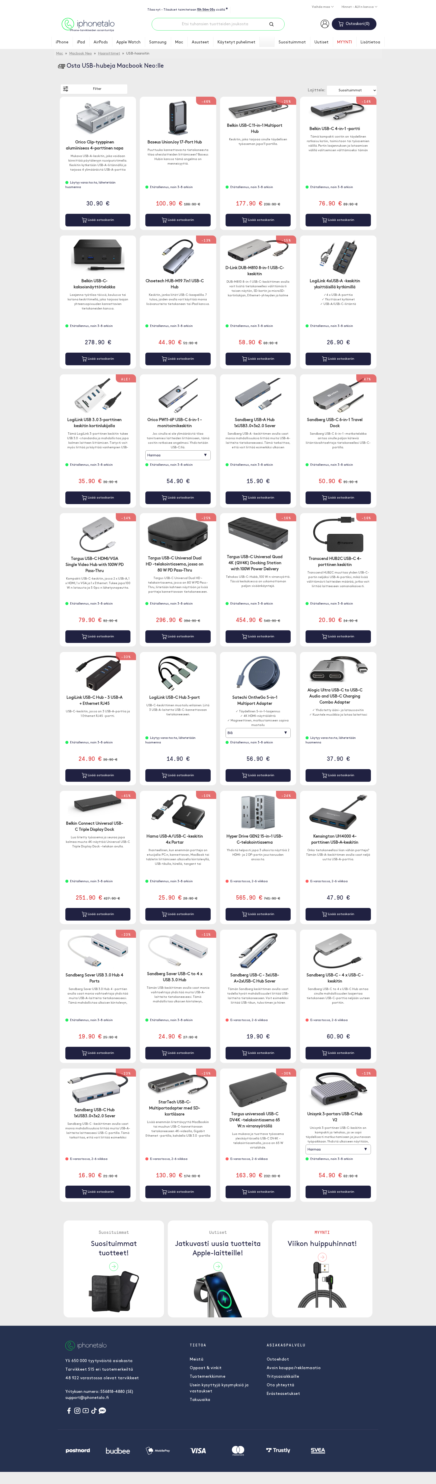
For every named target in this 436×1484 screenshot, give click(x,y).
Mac (179, 42)
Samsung (158, 42)
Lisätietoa (370, 42)
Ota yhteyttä (280, 1385)
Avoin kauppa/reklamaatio (294, 1368)
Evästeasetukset (283, 1394)
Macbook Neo (80, 54)
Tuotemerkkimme (207, 1377)
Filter (97, 89)
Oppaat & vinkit (206, 1368)
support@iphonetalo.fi (87, 1398)
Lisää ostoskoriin (100, 220)
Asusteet (200, 42)
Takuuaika (200, 1400)
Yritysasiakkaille (283, 1377)
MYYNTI (344, 42)
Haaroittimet (109, 54)
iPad (81, 42)
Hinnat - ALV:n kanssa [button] (358, 7)
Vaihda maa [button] (321, 7)
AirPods (101, 42)
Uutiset (321, 42)
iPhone (62, 42)
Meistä (196, 1360)
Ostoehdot (278, 1360)
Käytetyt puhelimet (236, 42)
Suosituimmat (292, 42)
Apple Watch (128, 42)
